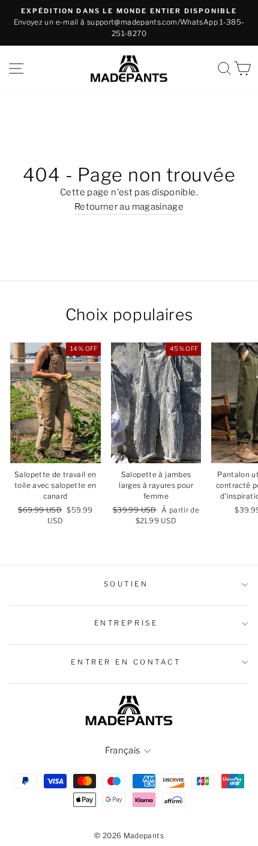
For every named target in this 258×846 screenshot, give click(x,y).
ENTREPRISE (126, 623)
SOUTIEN (126, 584)
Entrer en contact (126, 662)
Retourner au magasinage (129, 206)
